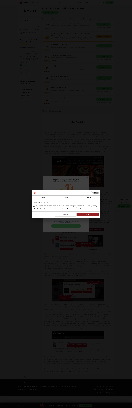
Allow (87, 214)
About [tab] (89, 197)
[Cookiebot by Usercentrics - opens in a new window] (92, 193)
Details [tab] (66, 197)
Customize (65, 214)
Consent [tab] (43, 197)
